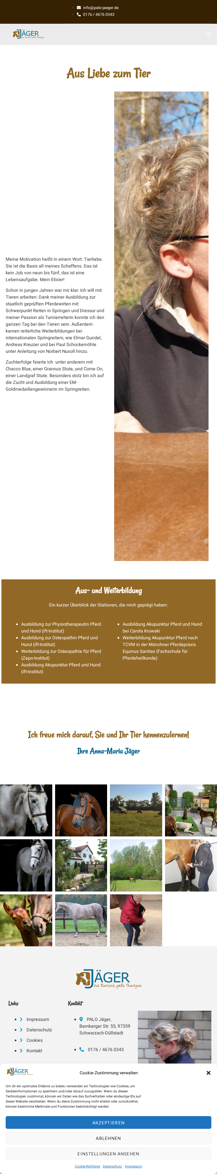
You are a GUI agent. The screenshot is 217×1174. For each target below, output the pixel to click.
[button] (208, 1073)
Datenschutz (112, 1166)
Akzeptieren (108, 1122)
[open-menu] (207, 33)
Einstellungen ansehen (108, 1153)
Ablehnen (108, 1138)
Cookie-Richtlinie (87, 1166)
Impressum (133, 1166)
